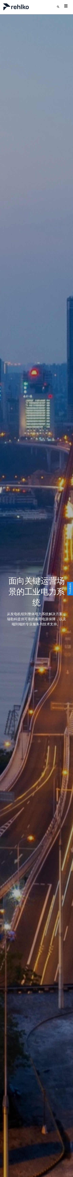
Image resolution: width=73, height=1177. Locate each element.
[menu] (65, 5)
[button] (70, 588)
